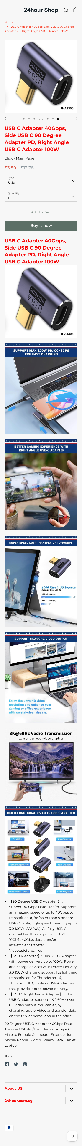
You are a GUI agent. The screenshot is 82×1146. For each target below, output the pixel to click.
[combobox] (41, 180)
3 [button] (34, 119)
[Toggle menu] (7, 10)
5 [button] (43, 119)
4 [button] (39, 119)
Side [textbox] (11, 182)
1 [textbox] (8, 198)
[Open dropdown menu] (71, 1088)
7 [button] (53, 119)
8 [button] (58, 119)
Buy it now (41, 225)
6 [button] (48, 119)
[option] (41, 76)
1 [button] (24, 119)
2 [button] (29, 119)
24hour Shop (41, 10)
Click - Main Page (19, 158)
